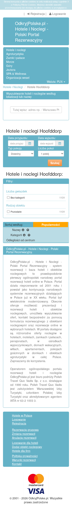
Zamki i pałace (15, 58)
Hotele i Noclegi (13, 87)
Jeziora (10, 70)
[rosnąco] (28, 230)
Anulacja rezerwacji (24, 438)
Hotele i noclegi (16, 50)
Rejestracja (37, 14)
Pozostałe (38, 211)
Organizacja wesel (17, 78)
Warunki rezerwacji (24, 460)
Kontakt (17, 464)
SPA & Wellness (16, 74)
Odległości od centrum (20, 240)
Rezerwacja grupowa (25, 430)
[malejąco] (23, 230)
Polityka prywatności (25, 456)
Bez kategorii (38, 197)
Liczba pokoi (46, 148)
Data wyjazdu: (47, 138)
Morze (10, 62)
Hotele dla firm (21, 451)
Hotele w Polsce (22, 415)
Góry (9, 66)
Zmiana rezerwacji (23, 434)
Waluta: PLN (55, 82)
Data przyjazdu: (18, 138)
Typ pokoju (15, 148)
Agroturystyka (15, 54)
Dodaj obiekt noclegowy (27, 447)
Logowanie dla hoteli (25, 443)
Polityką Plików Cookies (24, 5)
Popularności (51, 225)
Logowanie (58, 14)
